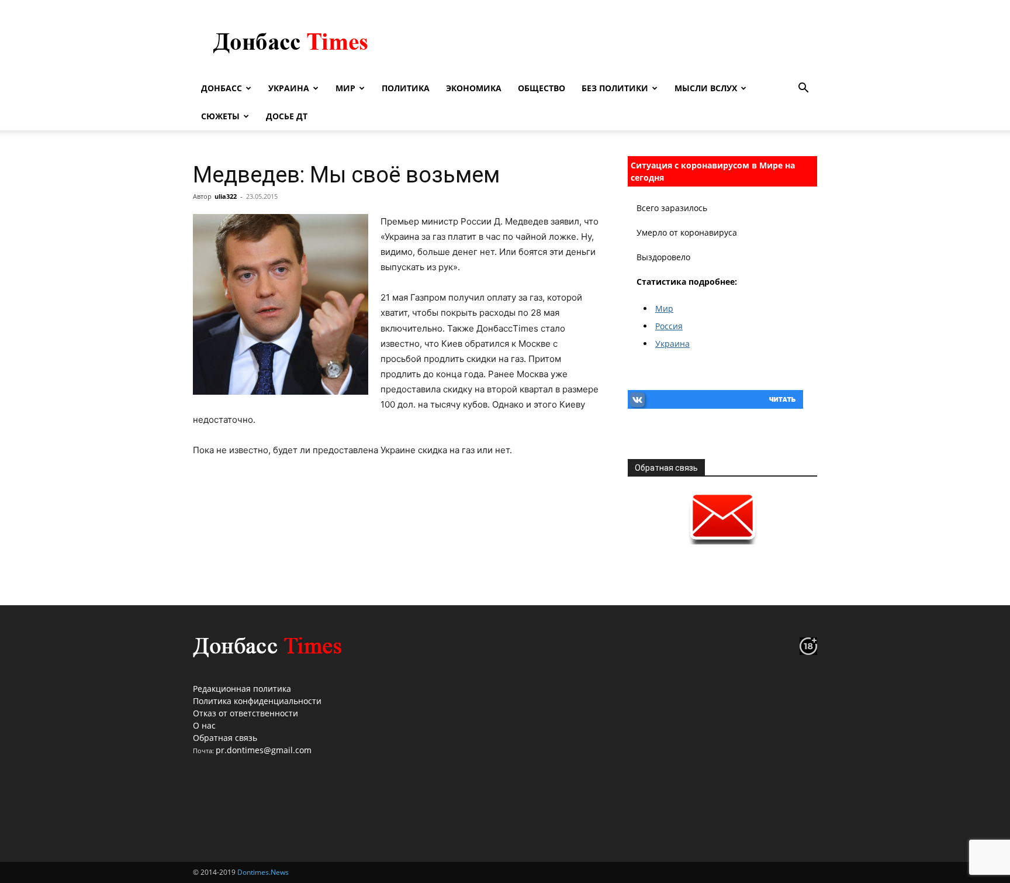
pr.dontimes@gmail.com (264, 750)
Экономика (473, 88)
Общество (541, 88)
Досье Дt (286, 116)
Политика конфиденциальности (257, 700)
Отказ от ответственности (245, 713)
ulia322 (226, 196)
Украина (288, 88)
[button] (803, 89)
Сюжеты (220, 116)
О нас (204, 725)
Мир (345, 88)
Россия (669, 326)
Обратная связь (225, 737)
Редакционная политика (242, 688)
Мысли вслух (706, 88)
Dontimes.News (263, 872)
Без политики (615, 88)
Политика (406, 88)
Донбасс (221, 88)
